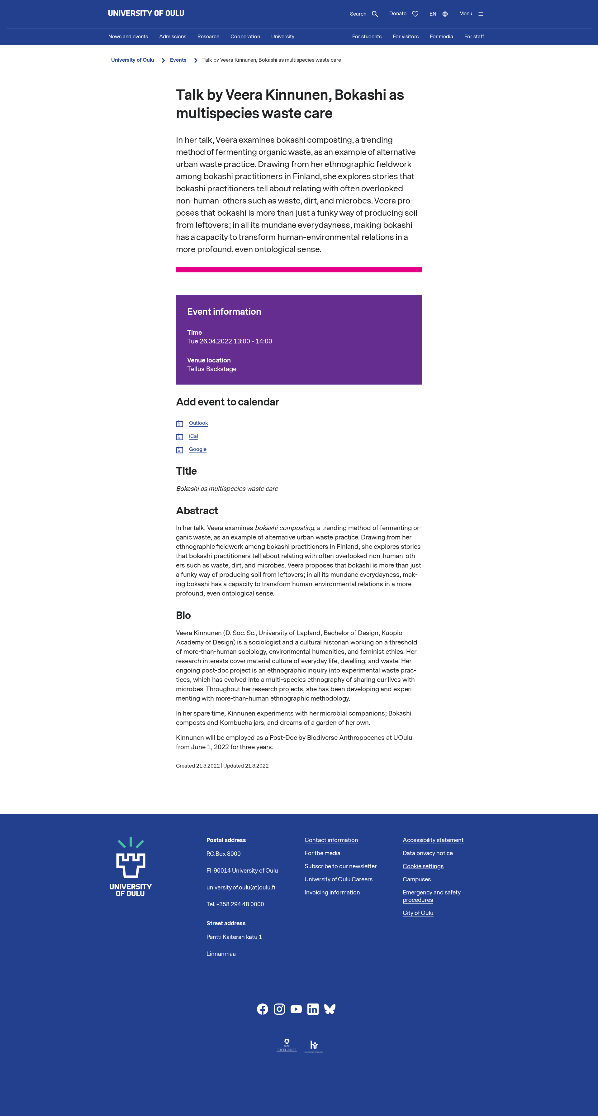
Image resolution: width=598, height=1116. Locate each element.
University (282, 36)
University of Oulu (132, 60)
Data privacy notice (428, 853)
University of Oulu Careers (339, 879)
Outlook (198, 423)
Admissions (172, 36)
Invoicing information (332, 892)
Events (178, 60)
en (442, 19)
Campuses (417, 879)
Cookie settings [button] (423, 866)
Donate (397, 13)
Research (208, 36)
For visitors (406, 36)
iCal (193, 436)
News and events (128, 36)
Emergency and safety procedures (432, 896)
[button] (472, 14)
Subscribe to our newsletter (341, 866)
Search (358, 14)
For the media (322, 853)
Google (197, 449)
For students (367, 36)
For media (441, 36)
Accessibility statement (433, 840)
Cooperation (245, 36)
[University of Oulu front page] (160, 14)
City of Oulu (418, 913)
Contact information (331, 840)
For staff (474, 36)
